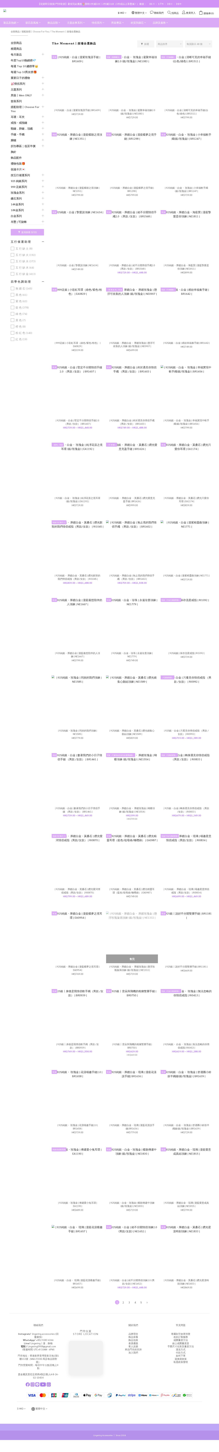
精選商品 (16, 48)
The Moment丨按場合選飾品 (65, 31)
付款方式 (180, 1352)
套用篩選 (29, 232)
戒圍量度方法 (180, 1339)
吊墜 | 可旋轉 (19, 221)
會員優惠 (133, 1343)
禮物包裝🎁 (18, 163)
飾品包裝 (133, 1339)
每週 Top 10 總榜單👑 (24, 66)
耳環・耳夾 (17, 117)
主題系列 (16, 89)
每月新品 (16, 54)
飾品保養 (133, 1336)
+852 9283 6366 (38, 1339)
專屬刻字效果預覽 (180, 1333)
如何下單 (180, 1355)
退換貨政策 (181, 1358)
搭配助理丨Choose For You (35, 31)
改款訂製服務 (180, 1336)
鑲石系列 (16, 198)
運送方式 (180, 1349)
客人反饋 (133, 1346)
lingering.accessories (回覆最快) (38, 1335)
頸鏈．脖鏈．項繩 (22, 128)
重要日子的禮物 (20, 78)
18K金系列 (17, 210)
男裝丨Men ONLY (21, 95)
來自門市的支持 (133, 1349)
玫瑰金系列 (17, 192)
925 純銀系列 (19, 181)
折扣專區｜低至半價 (23, 146)
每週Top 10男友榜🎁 (24, 72)
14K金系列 (17, 204)
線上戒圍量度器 (180, 1343)
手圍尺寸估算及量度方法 (181, 1346)
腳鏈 (13, 140)
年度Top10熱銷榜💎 (23, 60)
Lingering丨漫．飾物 (38, 1343)
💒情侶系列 (18, 83)
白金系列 (16, 216)
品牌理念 (133, 1333)
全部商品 (15, 31)
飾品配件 (16, 157)
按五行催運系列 (20, 175)
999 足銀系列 (19, 187)
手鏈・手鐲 (17, 134)
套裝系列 (16, 101)
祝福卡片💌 (18, 169)
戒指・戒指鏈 (19, 122)
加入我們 (133, 1352)
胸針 (13, 152)
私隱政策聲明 (180, 1361)
